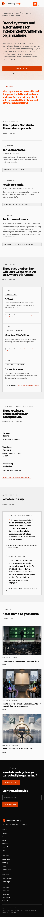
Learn (4, 850)
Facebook (5, 894)
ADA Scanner (6, 878)
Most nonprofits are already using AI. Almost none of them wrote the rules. (21, 705)
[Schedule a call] (35, 4)
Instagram (6, 897)
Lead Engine (6, 882)
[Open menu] (40, 4)
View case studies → (22, 74)
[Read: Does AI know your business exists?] (22, 728)
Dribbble (5, 901)
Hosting (5, 863)
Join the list (10, 804)
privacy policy (30, 910)
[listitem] (22, 305)
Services (5, 837)
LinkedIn (5, 891)
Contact (5, 844)
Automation (6, 869)
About (4, 834)
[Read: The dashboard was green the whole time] (22, 640)
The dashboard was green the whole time (20, 661)
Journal (5, 847)
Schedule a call (22, 68)
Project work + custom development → (16, 477)
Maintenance (6, 859)
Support (5, 866)
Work (4, 840)
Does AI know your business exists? (17, 749)
